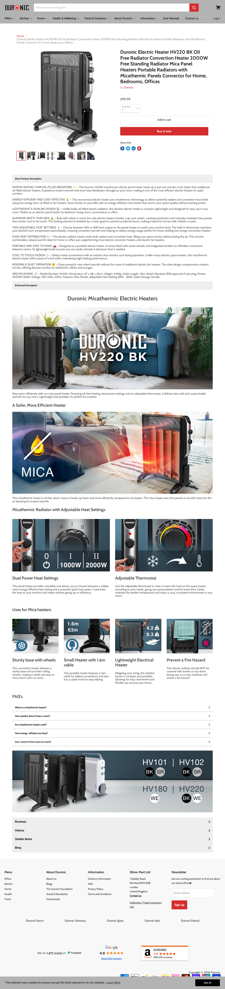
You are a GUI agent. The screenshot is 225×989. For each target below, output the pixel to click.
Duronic (128, 87)
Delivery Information (99, 878)
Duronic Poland (190, 920)
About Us (51, 878)
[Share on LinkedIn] (133, 148)
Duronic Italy (162, 920)
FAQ (90, 883)
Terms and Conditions (99, 894)
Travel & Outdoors (95, 18)
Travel (7, 899)
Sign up (179, 905)
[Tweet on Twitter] (128, 148)
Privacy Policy (95, 889)
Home (41, 18)
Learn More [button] (113, 982)
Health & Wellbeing (65, 18)
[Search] (194, 8)
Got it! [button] (207, 982)
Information (148, 18)
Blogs (49, 883)
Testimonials (53, 899)
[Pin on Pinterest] (139, 148)
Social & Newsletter (57, 894)
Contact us (191, 18)
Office (8, 18)
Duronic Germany (85, 920)
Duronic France (45, 920)
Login (216, 18)
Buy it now (164, 131)
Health (8, 894)
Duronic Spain (125, 920)
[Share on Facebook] (122, 148)
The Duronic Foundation (59, 889)
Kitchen (25, 18)
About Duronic (123, 18)
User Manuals (171, 18)
